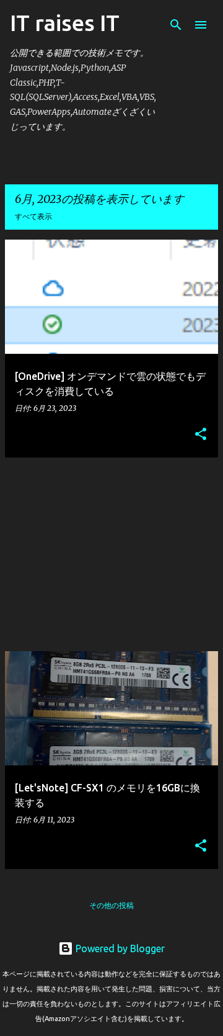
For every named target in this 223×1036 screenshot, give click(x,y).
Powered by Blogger (119, 948)
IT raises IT (65, 22)
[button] (200, 434)
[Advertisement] (111, 554)
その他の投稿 (111, 905)
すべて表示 (33, 216)
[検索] (175, 25)
